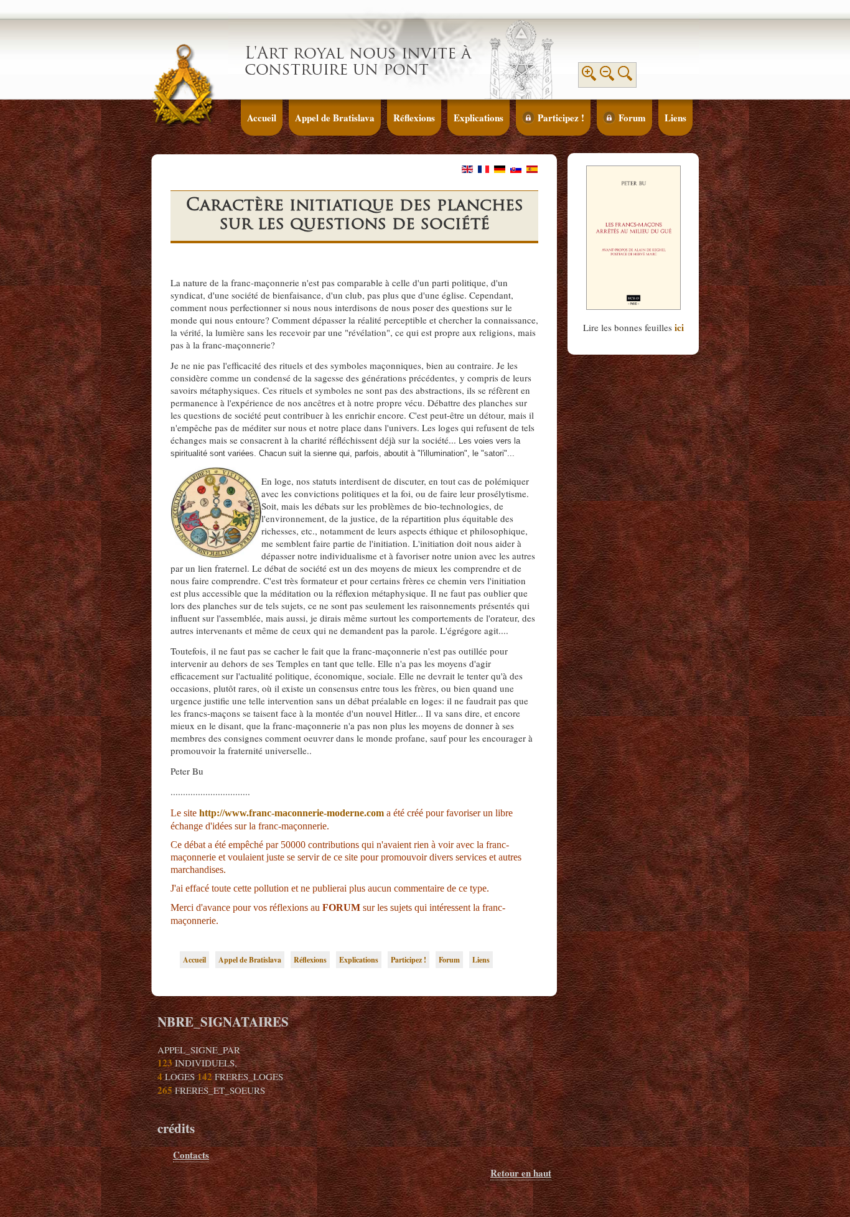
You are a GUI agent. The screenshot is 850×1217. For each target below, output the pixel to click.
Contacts (191, 1155)
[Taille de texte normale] (625, 77)
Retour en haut (520, 1173)
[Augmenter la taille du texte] (589, 77)
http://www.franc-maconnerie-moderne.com (291, 813)
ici (679, 327)
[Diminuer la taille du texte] (607, 77)
